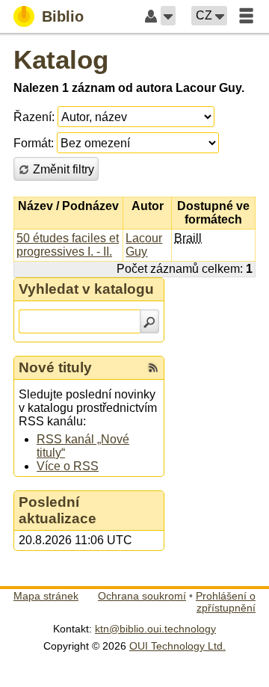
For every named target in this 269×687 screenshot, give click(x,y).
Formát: (33, 143)
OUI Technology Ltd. (177, 646)
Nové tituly (55, 367)
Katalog (60, 59)
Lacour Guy (144, 245)
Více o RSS (68, 466)
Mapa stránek (45, 596)
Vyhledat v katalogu (86, 289)
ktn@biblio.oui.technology (155, 629)
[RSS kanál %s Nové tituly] (153, 368)
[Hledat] (149, 321)
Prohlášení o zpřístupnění (226, 602)
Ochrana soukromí (142, 596)
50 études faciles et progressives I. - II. (67, 245)
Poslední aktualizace (57, 510)
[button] (168, 15)
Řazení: (34, 117)
